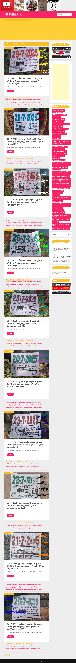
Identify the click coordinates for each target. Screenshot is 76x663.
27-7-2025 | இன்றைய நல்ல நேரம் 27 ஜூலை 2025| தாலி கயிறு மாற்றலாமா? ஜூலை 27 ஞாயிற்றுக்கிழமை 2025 (24, 202)
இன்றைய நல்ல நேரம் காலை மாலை (36, 99)
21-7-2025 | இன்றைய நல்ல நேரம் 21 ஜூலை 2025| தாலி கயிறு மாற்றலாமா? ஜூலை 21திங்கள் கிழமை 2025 (25, 566)
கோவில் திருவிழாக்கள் (56, 169)
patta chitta (61, 121)
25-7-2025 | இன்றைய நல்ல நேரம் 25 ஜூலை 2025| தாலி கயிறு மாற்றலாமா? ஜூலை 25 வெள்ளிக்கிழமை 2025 (24, 323)
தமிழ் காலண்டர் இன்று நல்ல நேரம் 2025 (11, 102)
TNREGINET (56, 136)
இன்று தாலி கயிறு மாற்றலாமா (58, 160)
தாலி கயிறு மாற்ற (28, 102)
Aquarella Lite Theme (33, 661)
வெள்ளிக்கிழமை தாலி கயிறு (38, 104)
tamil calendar (20, 99)
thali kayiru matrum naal (58, 131)
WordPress (44, 661)
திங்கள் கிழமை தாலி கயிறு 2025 (35, 102)
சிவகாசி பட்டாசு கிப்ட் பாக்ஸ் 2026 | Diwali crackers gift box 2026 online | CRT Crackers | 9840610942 (62, 257)
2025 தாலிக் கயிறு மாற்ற (29, 97)
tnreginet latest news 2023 (59, 146)
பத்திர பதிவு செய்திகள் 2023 (57, 210)
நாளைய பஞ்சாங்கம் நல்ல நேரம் (10, 104)
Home (6, 19)
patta (54, 121)
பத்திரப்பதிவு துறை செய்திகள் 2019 (59, 216)
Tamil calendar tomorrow (27, 99)
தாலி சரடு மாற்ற (55, 195)
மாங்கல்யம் (55, 221)
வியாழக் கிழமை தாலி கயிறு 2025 (28, 104)
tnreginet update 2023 (58, 156)
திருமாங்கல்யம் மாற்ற (57, 201)
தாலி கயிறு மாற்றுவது (57, 193)
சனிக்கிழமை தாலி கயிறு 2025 (17, 161)
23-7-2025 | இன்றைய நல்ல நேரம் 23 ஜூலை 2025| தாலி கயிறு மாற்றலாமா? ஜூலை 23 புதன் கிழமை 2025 (25, 444)
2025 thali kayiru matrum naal (57, 112)
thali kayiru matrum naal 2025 (59, 133)
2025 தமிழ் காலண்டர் (8, 99)
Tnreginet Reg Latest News (59, 153)
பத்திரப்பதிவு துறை (58, 212)
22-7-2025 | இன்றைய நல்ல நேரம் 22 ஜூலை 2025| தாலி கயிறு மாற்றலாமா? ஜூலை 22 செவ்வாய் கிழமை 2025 (24, 505)
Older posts (7, 654)
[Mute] (67, 57)
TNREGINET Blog (13, 14)
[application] (61, 52)
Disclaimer (28, 19)
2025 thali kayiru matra (10, 97)
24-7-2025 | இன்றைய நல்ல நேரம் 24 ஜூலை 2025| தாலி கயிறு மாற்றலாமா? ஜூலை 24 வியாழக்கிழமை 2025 (24, 384)
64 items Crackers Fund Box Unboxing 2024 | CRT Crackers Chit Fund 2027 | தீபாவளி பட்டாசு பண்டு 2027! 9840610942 (61, 249)
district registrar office (56, 117)
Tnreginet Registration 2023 (59, 151)
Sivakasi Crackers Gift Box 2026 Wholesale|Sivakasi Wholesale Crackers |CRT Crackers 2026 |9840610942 (61, 261)
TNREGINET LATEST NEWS (60, 142)
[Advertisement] (38, 29)
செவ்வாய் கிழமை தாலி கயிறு (26, 161)
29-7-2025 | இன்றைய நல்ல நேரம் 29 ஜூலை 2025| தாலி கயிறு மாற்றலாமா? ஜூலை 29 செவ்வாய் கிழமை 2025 (24, 81)
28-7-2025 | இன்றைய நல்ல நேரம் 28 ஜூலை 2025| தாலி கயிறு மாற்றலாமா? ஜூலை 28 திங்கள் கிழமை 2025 (26, 141)
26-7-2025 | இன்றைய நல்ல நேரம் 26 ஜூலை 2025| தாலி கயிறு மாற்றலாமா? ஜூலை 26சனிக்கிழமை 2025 (24, 263)
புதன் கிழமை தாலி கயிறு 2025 (19, 104)
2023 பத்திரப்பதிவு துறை (58, 110)
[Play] (53, 57)
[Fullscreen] (69, 57)
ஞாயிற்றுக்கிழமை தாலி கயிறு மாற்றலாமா (36, 161)
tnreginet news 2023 (58, 149)
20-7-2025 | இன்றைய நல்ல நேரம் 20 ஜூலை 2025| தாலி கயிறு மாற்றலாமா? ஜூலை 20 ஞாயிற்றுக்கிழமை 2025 (24, 626)
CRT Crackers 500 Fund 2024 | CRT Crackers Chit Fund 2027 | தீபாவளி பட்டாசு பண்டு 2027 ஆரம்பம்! (61, 245)
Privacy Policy (21, 19)
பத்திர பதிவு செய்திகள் (57, 208)
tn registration (55, 158)
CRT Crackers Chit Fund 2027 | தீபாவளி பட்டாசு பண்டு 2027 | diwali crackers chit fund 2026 (61, 254)
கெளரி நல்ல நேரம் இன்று (9, 161)
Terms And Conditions (13, 19)
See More (10, 90)
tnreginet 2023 (56, 138)
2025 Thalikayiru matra (20, 97)
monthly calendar (14, 99)
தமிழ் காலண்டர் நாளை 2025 (21, 102)
